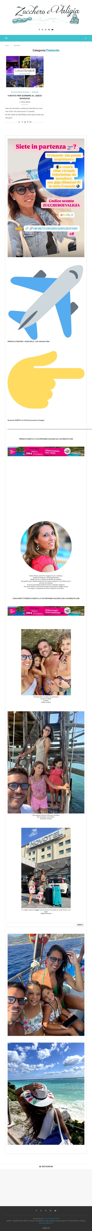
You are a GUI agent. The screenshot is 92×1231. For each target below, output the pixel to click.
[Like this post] (19, 122)
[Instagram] (45, 29)
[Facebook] (39, 29)
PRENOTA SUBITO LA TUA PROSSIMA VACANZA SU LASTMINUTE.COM (46, 439)
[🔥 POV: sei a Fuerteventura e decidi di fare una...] (64, 1178)
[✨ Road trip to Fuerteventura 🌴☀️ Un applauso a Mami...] (9, 1197)
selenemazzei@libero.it (46, 1223)
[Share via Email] (30, 122)
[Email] (52, 29)
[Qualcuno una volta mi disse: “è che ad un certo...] (27, 1178)
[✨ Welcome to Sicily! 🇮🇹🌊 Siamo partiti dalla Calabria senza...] (64, 1197)
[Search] (85, 38)
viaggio (36, 910)
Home (7, 45)
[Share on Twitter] (25, 122)
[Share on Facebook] (22, 122)
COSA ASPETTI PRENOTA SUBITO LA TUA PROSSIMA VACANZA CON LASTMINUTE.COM (46, 598)
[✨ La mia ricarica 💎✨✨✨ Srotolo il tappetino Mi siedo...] (83, 1197)
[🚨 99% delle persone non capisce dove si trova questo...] (46, 1197)
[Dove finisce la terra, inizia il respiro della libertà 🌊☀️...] (46, 1178)
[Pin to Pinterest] (27, 122)
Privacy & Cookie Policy (51, 1218)
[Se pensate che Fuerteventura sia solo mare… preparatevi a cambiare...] (27, 1197)
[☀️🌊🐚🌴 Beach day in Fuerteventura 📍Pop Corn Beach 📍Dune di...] (83, 1178)
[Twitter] (42, 29)
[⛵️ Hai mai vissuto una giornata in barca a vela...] (9, 1178)
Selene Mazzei (25, 102)
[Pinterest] (49, 29)
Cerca (80, 925)
